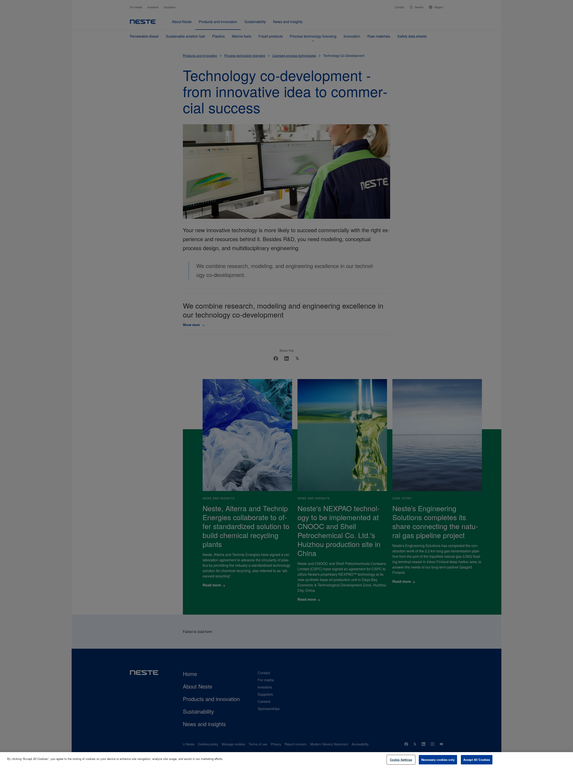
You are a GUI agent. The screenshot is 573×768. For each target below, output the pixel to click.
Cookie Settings (401, 759)
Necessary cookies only (438, 759)
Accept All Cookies (476, 759)
